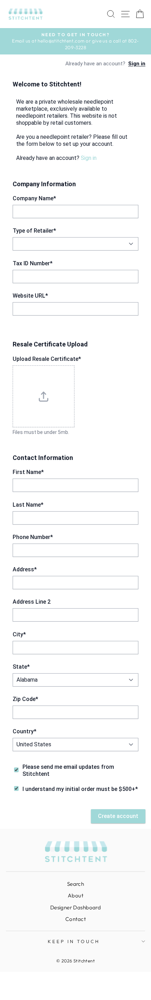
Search (75, 884)
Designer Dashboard (75, 907)
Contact (75, 919)
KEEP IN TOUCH (74, 941)
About (75, 895)
